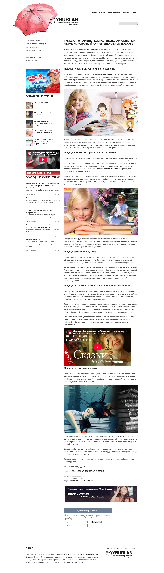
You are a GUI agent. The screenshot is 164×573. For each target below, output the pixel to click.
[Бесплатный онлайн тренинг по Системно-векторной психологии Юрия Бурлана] (101, 495)
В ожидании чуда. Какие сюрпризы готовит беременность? (43, 141)
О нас (135, 12)
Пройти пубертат (41, 103)
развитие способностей (80, 480)
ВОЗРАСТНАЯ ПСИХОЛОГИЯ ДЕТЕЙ (36, 44)
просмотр (57, 194)
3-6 (92, 480)
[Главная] (45, 20)
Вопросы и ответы (109, 12)
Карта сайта (130, 548)
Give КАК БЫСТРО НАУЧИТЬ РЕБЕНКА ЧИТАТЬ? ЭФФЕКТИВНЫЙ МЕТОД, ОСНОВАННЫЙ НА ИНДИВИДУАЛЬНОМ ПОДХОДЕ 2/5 (75, 476)
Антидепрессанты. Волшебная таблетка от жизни (43, 123)
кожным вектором (108, 74)
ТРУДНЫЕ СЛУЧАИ (31, 60)
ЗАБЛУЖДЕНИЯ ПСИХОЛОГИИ (35, 54)
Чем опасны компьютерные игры (40, 198)
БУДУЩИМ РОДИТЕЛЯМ (33, 40)
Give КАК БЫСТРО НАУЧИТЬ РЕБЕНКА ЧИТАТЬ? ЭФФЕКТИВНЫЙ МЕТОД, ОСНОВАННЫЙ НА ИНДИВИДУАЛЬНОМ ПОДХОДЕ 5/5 (81, 476)
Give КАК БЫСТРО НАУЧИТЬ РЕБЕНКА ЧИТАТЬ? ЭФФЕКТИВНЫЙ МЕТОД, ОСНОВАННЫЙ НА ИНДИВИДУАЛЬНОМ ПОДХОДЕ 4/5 (79, 476)
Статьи (93, 12)
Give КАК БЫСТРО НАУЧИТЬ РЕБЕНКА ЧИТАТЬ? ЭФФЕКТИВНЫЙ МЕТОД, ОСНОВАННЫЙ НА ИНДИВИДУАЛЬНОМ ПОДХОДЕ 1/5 (73, 476)
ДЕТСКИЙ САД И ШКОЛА (33, 47)
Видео (126, 12)
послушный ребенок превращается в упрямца (99, 169)
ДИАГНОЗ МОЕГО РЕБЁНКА (34, 50)
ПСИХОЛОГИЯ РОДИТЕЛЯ (33, 57)
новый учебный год (95, 49)
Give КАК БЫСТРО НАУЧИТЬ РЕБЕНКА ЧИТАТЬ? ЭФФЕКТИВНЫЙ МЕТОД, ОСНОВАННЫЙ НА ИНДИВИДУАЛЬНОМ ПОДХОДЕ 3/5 (77, 476)
